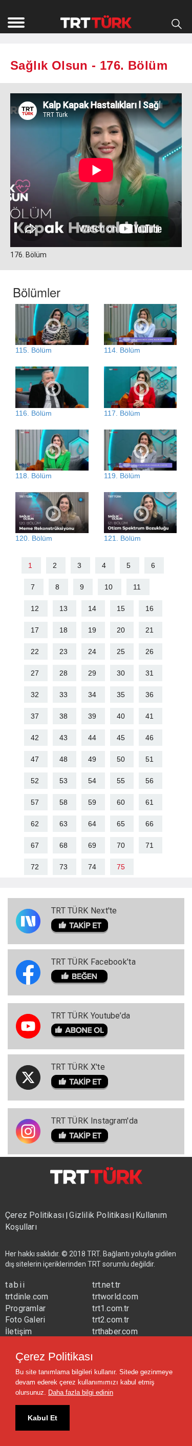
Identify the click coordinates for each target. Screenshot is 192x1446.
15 (121, 608)
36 (149, 694)
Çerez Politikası (35, 1215)
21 (149, 630)
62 (35, 824)
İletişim (18, 1331)
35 (121, 694)
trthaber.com (114, 1331)
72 (35, 867)
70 (121, 845)
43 (63, 738)
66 (149, 824)
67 (35, 845)
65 (121, 824)
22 (35, 651)
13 (63, 608)
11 (137, 587)
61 (149, 802)
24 (92, 651)
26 (149, 651)
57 (35, 802)
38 (63, 716)
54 (92, 781)
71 (149, 845)
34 (92, 694)
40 (121, 716)
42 (35, 738)
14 (92, 608)
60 (121, 802)
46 (149, 738)
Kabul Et (42, 1418)
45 (121, 738)
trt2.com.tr (110, 1320)
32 (35, 694)
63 (63, 824)
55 (121, 781)
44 (92, 738)
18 (63, 630)
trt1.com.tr (110, 1308)
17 (35, 630)
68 (63, 845)
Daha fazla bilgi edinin (80, 1392)
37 (35, 716)
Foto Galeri (25, 1320)
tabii (15, 1285)
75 (121, 867)
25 (121, 651)
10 (108, 587)
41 (149, 716)
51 (149, 759)
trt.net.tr (106, 1285)
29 (92, 673)
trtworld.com (115, 1296)
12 (35, 608)
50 (121, 759)
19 (92, 630)
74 (92, 867)
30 (121, 673)
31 (149, 673)
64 (92, 824)
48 (63, 759)
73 (63, 867)
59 (92, 802)
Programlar (25, 1308)
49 (92, 759)
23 (63, 651)
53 (63, 781)
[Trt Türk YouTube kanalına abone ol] (91, 1031)
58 (63, 802)
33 (63, 694)
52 (35, 781)
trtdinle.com (26, 1296)
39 (92, 716)
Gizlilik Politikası (100, 1215)
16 (149, 608)
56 (149, 781)
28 (63, 673)
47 (35, 759)
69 (92, 845)
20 (121, 630)
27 (35, 673)
